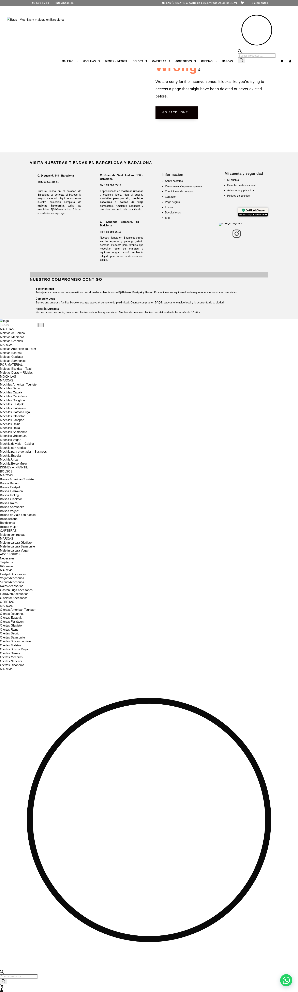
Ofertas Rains (9, 629)
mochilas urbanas (132, 191)
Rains (148, 292)
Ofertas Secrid (9, 633)
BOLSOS (138, 61)
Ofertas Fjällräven (12, 621)
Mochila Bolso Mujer (13, 463)
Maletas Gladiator (11, 356)
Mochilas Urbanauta (13, 435)
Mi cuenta (233, 179)
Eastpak (137, 292)
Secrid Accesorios (12, 582)
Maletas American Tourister (18, 348)
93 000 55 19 (113, 185)
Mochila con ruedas (13, 447)
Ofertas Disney (10, 653)
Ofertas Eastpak (11, 617)
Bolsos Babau (9, 483)
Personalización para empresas (183, 186)
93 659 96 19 (113, 231)
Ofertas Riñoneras (12, 665)
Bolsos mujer (8, 526)
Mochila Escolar (10, 455)
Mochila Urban (9, 459)
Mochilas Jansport (12, 420)
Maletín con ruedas (12, 534)
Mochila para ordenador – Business (23, 451)
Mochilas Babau (10, 388)
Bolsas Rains (9, 503)
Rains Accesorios (11, 586)
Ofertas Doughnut (12, 613)
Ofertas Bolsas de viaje (15, 641)
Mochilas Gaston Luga (15, 412)
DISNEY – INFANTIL (116, 61)
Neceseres (7, 558)
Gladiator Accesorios (14, 598)
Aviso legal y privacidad (241, 190)
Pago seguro (172, 202)
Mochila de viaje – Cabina (17, 443)
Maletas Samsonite (13, 360)
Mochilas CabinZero (13, 396)
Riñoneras (7, 566)
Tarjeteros (6, 562)
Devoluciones (173, 212)
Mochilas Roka (10, 428)
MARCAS (227, 61)
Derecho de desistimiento (242, 185)
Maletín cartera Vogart (14, 550)
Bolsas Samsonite (12, 507)
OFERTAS (206, 61)
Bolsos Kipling (9, 495)
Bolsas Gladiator (11, 499)
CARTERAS (159, 61)
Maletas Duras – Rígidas (16, 372)
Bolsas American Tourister (17, 479)
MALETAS (67, 61)
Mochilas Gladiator (12, 416)
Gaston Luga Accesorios (16, 590)
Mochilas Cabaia (11, 392)
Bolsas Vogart (9, 511)
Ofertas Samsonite (12, 637)
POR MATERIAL (11, 364)
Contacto (170, 196)
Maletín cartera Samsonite (17, 546)
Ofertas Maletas (10, 645)
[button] (286, 980)
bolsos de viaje (131, 202)
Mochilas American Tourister (19, 384)
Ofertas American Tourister (17, 609)
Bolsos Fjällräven (11, 491)
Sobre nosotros (174, 180)
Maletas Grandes (11, 341)
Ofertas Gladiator (11, 625)
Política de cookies (238, 195)
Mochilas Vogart (10, 439)
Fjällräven (124, 292)
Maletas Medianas (12, 337)
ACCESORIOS (183, 61)
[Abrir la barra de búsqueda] (256, 51)
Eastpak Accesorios (13, 574)
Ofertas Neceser (11, 661)
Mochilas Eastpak (12, 404)
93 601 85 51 (51, 181)
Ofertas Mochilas (11, 657)
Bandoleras (7, 522)
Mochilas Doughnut (13, 400)
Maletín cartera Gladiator (16, 542)
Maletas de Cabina (12, 333)
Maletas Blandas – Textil (16, 368)
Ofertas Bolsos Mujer (14, 649)
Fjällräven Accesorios (14, 594)
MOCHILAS (89, 61)
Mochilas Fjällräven (13, 408)
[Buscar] (241, 60)
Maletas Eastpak (11, 353)
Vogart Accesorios (12, 578)
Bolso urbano (8, 519)
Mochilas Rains (10, 424)
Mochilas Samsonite (13, 432)
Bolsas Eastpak (10, 487)
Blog (167, 217)
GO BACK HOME (175, 112)
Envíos (169, 207)
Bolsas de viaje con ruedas (18, 514)
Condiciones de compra (179, 191)
